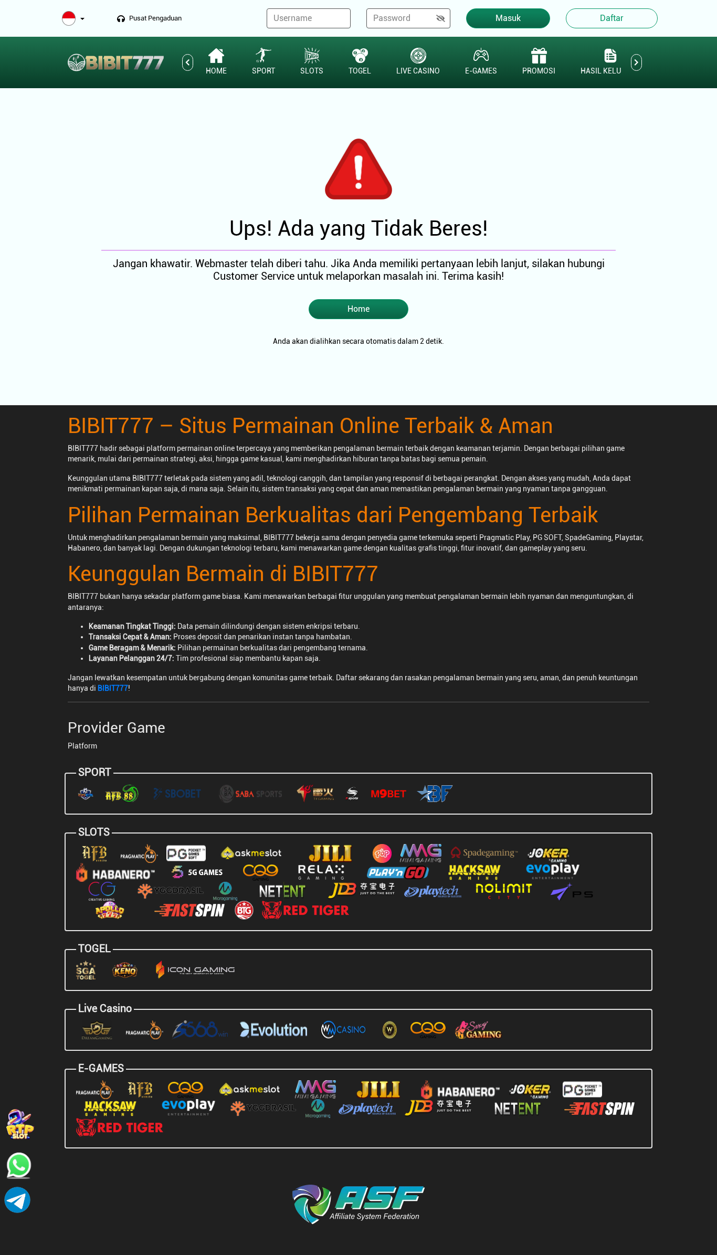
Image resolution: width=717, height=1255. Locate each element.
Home (358, 309)
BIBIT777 (113, 688)
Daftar (612, 18)
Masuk (508, 18)
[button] (73, 19)
